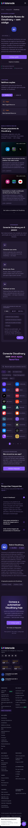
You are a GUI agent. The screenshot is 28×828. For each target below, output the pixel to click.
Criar (19, 337)
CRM (9, 371)
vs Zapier (18, 771)
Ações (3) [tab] (18, 95)
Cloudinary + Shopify (6, 584)
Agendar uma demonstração (5, 797)
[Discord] (12, 655)
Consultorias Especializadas (5, 806)
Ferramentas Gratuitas (4, 763)
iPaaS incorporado (6, 710)
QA (2, 748)
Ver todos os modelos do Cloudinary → (14, 211)
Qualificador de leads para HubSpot (13, 319)
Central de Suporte (6, 801)
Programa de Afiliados (19, 758)
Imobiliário (4, 722)
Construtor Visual (20, 690)
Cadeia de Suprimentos (4, 740)
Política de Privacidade (16, 816)
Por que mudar (19, 769)
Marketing (4, 718)
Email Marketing (6, 375)
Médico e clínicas (5, 725)
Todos (3, 371)
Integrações (9, 9)
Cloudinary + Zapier (18, 584)
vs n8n (17, 776)
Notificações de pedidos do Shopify (13, 322)
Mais (11, 378)
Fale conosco (4, 792)
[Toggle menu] (25, 3)
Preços (3, 780)
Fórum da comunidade (4, 769)
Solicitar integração (14, 468)
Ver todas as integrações (14, 628)
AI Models (4, 378)
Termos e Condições (5, 816)
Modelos (18, 705)
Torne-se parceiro (20, 756)
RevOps (3, 746)
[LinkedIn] (6, 655)
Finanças (3, 737)
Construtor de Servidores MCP (5, 699)
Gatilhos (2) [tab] (8, 95)
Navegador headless (21, 700)
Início (2, 9)
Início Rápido (4, 756)
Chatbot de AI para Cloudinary (12, 316)
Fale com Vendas (5, 794)
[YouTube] (9, 655)
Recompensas (4, 782)
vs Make (18, 774)
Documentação (5, 758)
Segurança (4, 785)
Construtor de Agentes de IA (5, 695)
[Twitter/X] (2, 655)
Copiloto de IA (21, 707)
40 (18, 443)
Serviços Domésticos (6, 720)
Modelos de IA (19, 693)
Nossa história (5, 778)
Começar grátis (14, 57)
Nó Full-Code (19, 697)
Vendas (3, 735)
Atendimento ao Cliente (5, 732)
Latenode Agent (6, 691)
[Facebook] (15, 655)
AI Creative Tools (17, 371)
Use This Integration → (14, 103)
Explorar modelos (14, 62)
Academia (3, 766)
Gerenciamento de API (6, 707)
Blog (2, 760)
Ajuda (22, 548)
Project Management (18, 375)
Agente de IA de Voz (21, 793)
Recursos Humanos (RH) (6, 728)
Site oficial (14, 548)
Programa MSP (19, 762)
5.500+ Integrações (21, 702)
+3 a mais (8, 325)
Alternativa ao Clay (20, 778)
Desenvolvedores (5, 744)
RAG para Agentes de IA (6, 703)
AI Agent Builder (20, 695)
